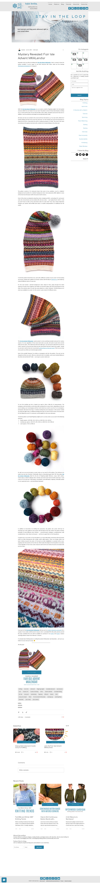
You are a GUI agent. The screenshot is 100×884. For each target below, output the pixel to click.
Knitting (19, 703)
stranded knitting (58, 691)
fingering (40, 694)
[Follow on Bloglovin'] (77, 154)
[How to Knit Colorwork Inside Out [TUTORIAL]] (26, 736)
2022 (56, 694)
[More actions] (63, 50)
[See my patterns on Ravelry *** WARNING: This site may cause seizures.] (41, 878)
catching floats (58, 697)
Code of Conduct (68, 880)
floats (30, 697)
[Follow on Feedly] (80, 154)
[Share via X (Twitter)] (22, 712)
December (21, 699)
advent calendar (48, 691)
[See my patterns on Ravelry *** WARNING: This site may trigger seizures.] (69, 8)
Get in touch (42, 880)
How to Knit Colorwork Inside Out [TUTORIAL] (25, 746)
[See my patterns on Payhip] (72, 8)
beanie (51, 694)
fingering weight (40, 689)
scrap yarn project (23, 697)
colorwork (32, 689)
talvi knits (26, 689)
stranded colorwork (50, 689)
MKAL (41, 691)
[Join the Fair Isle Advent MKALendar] (55, 736)
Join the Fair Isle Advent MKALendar (52, 746)
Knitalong (20, 707)
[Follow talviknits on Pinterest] (84, 8)
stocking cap (50, 697)
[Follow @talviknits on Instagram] (78, 8)
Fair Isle (20, 694)
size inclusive (59, 689)
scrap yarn (26, 694)
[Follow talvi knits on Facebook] (81, 8)
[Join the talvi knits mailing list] (87, 8)
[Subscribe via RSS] (87, 154)
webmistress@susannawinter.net (53, 880)
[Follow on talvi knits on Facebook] (83, 154)
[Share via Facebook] (18, 712)
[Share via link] (26, 712)
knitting (20, 689)
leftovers (46, 694)
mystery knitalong (34, 691)
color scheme (36, 699)
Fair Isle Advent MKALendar (39, 697)
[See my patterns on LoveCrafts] (75, 8)
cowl (20, 691)
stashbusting (33, 694)
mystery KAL (25, 691)
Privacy (62, 880)
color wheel (28, 699)
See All (67, 725)
